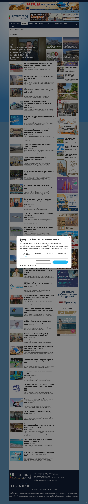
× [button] (69, 237)
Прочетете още (32, 250)
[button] (28, 265)
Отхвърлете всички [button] (43, 262)
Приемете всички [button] (60, 262)
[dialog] (44, 252)
